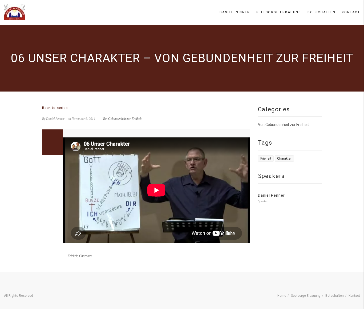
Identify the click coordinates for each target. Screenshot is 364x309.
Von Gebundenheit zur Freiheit (122, 119)
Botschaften (321, 12)
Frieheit (73, 256)
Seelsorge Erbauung (278, 12)
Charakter (85, 256)
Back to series (55, 108)
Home (281, 296)
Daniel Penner (235, 12)
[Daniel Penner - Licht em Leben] (14, 12)
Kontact (351, 12)
